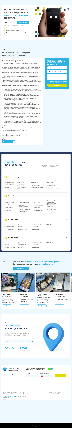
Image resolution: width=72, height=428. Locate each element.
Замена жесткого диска (24, 208)
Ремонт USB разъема (8, 212)
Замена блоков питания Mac (37, 184)
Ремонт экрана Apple (8, 181)
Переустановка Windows (52, 200)
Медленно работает (38, 210)
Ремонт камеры (7, 185)
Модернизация (37, 207)
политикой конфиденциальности (11, 396)
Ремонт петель (49, 183)
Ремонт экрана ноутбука (9, 208)
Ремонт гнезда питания (24, 201)
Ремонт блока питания (9, 202)
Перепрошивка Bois (23, 211)
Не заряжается (20, 184)
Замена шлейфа (20, 182)
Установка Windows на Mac (51, 180)
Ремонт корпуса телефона (10, 242)
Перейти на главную (7, 141)
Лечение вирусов (37, 204)
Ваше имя (27, 373)
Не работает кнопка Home (37, 224)
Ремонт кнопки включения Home (52, 188)
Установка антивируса (38, 205)
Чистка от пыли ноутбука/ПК (10, 201)
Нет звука (6, 187)
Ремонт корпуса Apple (9, 182)
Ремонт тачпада (7, 210)
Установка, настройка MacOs (37, 187)
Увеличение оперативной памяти (52, 187)
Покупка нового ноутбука (52, 206)
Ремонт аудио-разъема (24, 202)
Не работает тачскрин (22, 229)
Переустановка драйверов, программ (51, 203)
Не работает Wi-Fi (21, 181)
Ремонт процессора (8, 204)
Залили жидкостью (35, 180)
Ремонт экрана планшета (9, 226)
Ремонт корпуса (22, 204)
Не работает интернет (52, 209)
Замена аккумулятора (9, 184)
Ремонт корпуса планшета (10, 224)
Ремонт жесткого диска (51, 185)
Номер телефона (44, 373)
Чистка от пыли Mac (35, 185)
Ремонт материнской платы (10, 205)
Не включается (34, 182)
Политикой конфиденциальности (24, 25)
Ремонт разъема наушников (51, 226)
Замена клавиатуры (50, 182)
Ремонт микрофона (21, 185)
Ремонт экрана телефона (9, 247)
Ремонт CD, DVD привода (24, 209)
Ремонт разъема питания (9, 245)
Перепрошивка (35, 226)
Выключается (37, 202)
